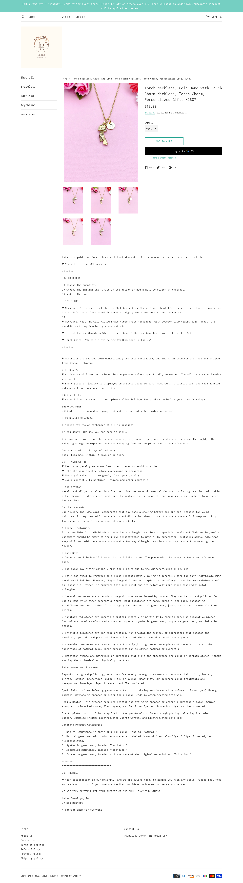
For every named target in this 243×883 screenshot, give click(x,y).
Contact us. (29, 840)
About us (27, 835)
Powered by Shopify (70, 876)
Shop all (27, 77)
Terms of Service (32, 844)
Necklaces (28, 114)
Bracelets (28, 86)
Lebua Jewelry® (49, 876)
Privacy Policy (31, 853)
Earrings (27, 95)
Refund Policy (30, 849)
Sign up (80, 16)
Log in (66, 16)
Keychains (28, 105)
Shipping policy (32, 858)
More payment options (164, 158)
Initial (149, 123)
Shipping (150, 112)
